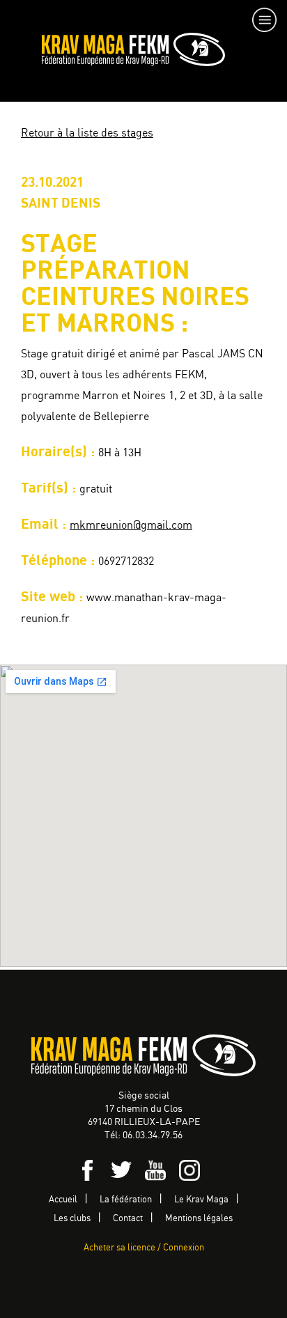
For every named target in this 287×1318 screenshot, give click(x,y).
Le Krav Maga (201, 1199)
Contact (128, 1218)
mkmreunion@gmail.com (131, 526)
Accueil (63, 1199)
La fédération (126, 1199)
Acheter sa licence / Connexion (144, 1248)
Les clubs (72, 1218)
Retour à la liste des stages (87, 133)
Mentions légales (199, 1218)
